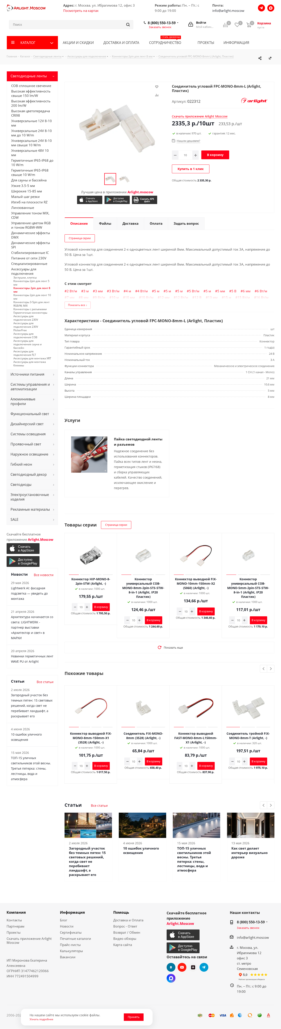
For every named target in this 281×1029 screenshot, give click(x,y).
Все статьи (99, 805)
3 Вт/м (114, 291)
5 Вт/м (194, 291)
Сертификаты (71, 932)
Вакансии (68, 957)
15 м (227, 297)
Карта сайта (122, 944)
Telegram (204, 967)
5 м (156, 291)
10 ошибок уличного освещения (141, 850)
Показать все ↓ (77, 305)
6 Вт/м (262, 291)
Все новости (44, 575)
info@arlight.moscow (228, 10)
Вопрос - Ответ (125, 926)
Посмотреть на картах (81, 10)
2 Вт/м (72, 291)
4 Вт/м (142, 291)
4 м (128, 291)
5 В (233, 291)
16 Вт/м (262, 297)
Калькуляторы (71, 951)
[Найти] (128, 24)
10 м (115, 297)
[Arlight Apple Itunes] (89, 200)
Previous (263, 669)
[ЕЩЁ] (267, 42)
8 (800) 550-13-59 (162, 23)
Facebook (171, 978)
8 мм (84, 297)
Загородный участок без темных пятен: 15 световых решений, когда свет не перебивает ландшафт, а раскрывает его (87, 861)
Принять (134, 1017)
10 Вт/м (147, 297)
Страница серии (80, 238)
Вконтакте (171, 967)
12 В (198, 297)
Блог (63, 920)
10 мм (130, 297)
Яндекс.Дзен (193, 967)
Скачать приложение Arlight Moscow (29, 940)
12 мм (164, 297)
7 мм (70, 297)
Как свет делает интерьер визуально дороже (249, 852)
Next (270, 669)
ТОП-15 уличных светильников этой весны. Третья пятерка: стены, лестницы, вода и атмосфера (194, 859)
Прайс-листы (70, 944)
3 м (86, 291)
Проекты (14, 932)
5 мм (221, 291)
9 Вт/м (100, 297)
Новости (67, 926)
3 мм (99, 291)
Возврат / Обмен (126, 932)
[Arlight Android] (117, 200)
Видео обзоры (124, 938)
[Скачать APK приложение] (144, 200)
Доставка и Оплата (128, 920)
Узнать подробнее (41, 1019)
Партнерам (15, 926)
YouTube (182, 967)
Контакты (14, 920)
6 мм (246, 291)
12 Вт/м (182, 297)
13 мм (213, 297)
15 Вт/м (244, 297)
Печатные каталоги (75, 938)
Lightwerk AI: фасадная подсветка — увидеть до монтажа (29, 593)
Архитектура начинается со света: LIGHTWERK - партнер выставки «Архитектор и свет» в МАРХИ (32, 627)
